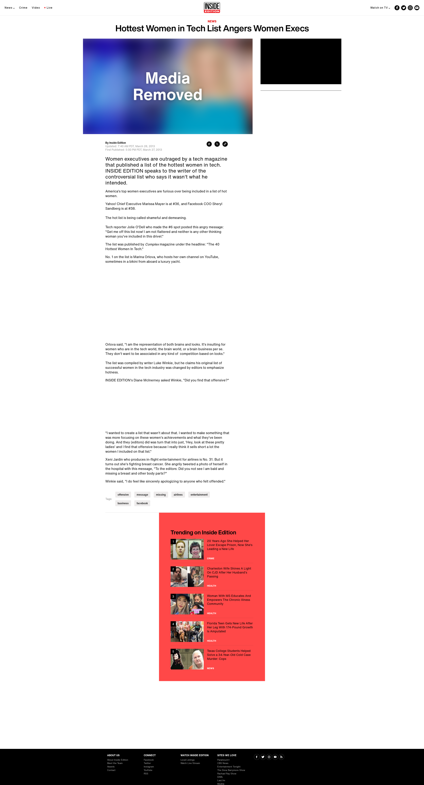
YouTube (148, 770)
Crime (23, 7)
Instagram (149, 766)
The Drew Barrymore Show (231, 770)
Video (36, 7)
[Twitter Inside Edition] (403, 7)
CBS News (222, 763)
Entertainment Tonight (228, 766)
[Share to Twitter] (217, 144)
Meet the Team (115, 763)
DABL (220, 777)
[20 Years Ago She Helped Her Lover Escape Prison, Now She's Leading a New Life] (212, 549)
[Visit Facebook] (257, 757)
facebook (142, 503)
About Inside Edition (117, 759)
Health (211, 586)
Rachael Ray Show (226, 773)
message (142, 494)
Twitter (147, 763)
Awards (111, 766)
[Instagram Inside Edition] (410, 7)
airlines (178, 494)
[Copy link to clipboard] (225, 144)
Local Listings (188, 759)
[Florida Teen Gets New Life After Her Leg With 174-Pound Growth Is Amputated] (212, 631)
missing (161, 494)
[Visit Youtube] (275, 757)
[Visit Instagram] (269, 757)
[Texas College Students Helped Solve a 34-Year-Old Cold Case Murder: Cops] (212, 659)
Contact (111, 770)
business (123, 503)
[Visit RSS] (281, 757)
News (8, 7)
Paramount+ (223, 759)
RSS (146, 773)
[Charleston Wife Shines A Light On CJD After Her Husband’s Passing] (212, 576)
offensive (123, 494)
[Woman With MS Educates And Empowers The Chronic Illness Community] (212, 604)
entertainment (199, 494)
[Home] (212, 7)
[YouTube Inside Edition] (416, 7)
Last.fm (221, 780)
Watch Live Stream (190, 763)
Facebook (149, 759)
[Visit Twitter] (263, 757)
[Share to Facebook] (209, 144)
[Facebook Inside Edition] (397, 7)
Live (50, 7)
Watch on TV (379, 7)
